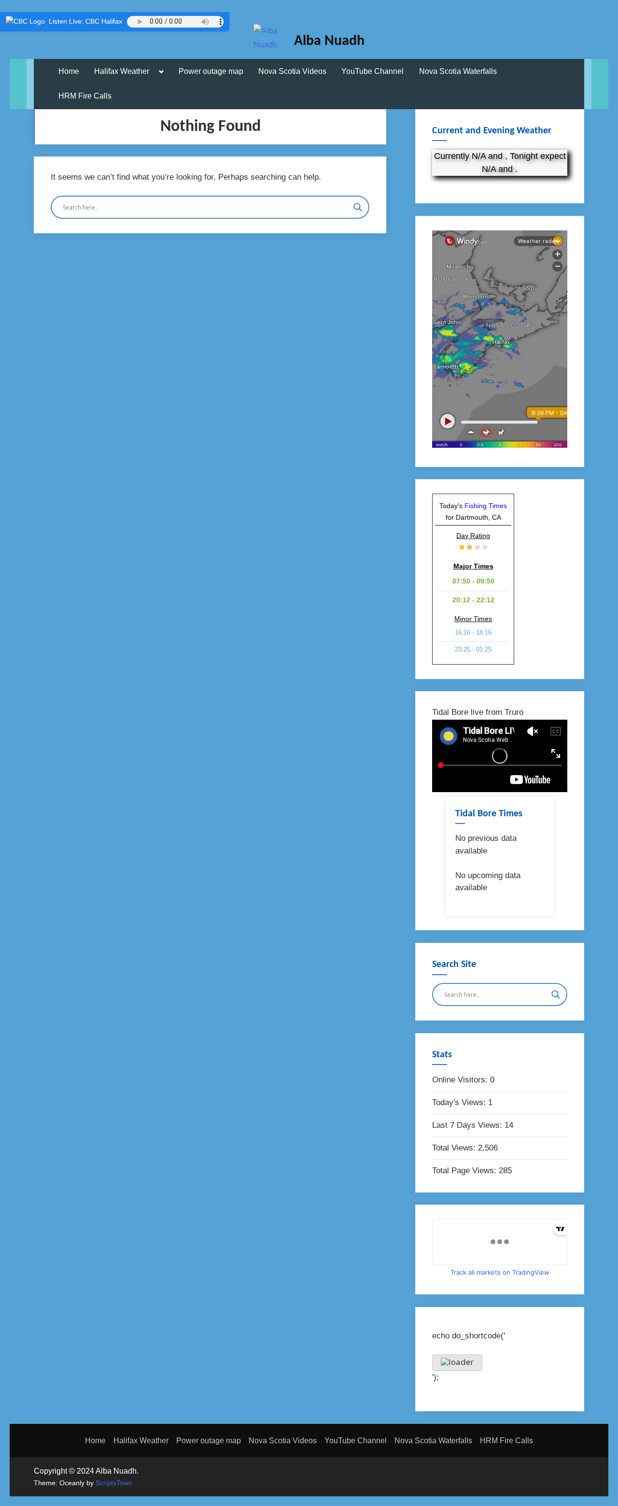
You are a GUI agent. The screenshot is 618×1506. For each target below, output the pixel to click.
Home (68, 71)
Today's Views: (460, 1102)
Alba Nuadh (329, 41)
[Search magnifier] (358, 207)
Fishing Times (485, 506)
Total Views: (455, 1147)
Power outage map (211, 71)
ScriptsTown (114, 1483)
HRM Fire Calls (85, 96)
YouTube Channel (372, 71)
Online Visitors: (461, 1079)
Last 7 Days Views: (468, 1125)
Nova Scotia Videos (292, 71)
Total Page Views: (465, 1170)
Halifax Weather (121, 71)
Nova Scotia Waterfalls (458, 71)
